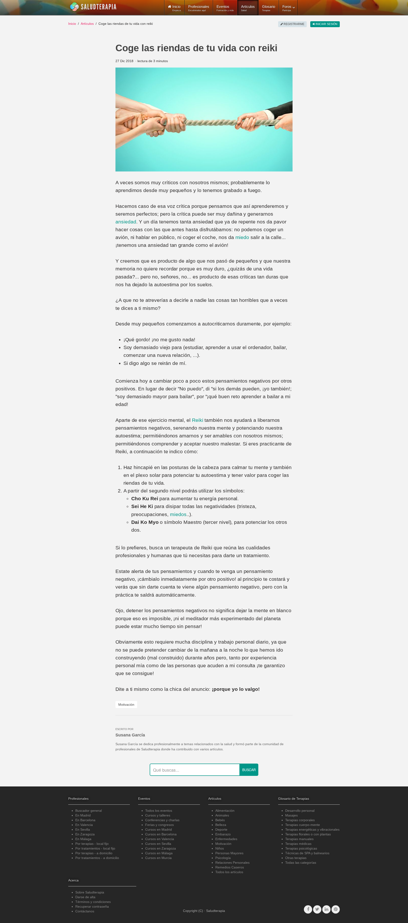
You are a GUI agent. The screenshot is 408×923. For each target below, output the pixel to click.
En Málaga (83, 839)
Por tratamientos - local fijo (95, 848)
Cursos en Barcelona (161, 834)
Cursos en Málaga (159, 853)
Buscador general (88, 810)
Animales (222, 815)
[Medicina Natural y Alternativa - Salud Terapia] (93, 7)
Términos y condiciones (93, 902)
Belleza (220, 825)
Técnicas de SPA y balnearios (307, 853)
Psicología (223, 858)
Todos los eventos (158, 810)
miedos (178, 514)
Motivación (126, 704)
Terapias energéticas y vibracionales (312, 829)
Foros (286, 8)
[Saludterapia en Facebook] (308, 909)
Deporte (221, 829)
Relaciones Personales (232, 862)
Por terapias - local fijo (92, 844)
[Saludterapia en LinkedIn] (326, 909)
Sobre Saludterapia (89, 892)
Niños (219, 848)
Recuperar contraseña (92, 906)
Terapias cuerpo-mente (302, 825)
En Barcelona (85, 820)
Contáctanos (84, 911)
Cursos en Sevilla (158, 844)
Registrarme (293, 24)
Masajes (291, 815)
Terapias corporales (300, 820)
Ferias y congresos (159, 825)
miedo (242, 237)
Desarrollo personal (299, 810)
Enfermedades (226, 839)
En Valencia (84, 825)
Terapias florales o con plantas (308, 834)
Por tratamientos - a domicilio (97, 858)
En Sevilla (82, 829)
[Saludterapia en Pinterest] (336, 909)
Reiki (197, 420)
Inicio (72, 24)
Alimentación (224, 810)
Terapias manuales (299, 839)
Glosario (268, 8)
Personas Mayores (229, 853)
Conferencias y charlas (162, 820)
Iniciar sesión (326, 24)
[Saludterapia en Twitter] (317, 909)
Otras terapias (295, 858)
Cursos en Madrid (158, 829)
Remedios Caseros (229, 867)
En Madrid (83, 815)
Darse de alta (85, 897)
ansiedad (125, 221)
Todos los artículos (229, 872)
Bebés (220, 820)
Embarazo (223, 834)
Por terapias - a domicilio (93, 853)
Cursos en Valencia (159, 839)
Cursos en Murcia (158, 858)
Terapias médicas (298, 844)
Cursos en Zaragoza (160, 848)
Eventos (225, 8)
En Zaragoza (85, 834)
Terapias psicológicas (301, 848)
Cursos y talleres (157, 815)
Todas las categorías (300, 862)
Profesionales (198, 8)
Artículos (248, 8)
